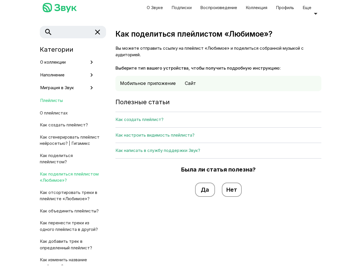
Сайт (190, 83)
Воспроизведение (218, 7)
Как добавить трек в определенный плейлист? (66, 244)
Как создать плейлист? (64, 124)
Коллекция (256, 7)
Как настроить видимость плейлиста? (155, 135)
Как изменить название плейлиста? (63, 263)
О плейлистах (54, 113)
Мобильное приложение (148, 83)
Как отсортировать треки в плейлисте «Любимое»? (68, 196)
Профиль (285, 7)
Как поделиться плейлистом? (56, 159)
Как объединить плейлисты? (69, 211)
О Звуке (155, 7)
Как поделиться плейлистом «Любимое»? (69, 177)
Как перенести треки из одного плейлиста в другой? (69, 226)
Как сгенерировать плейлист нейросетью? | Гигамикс (70, 140)
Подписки (181, 7)
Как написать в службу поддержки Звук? (157, 150)
